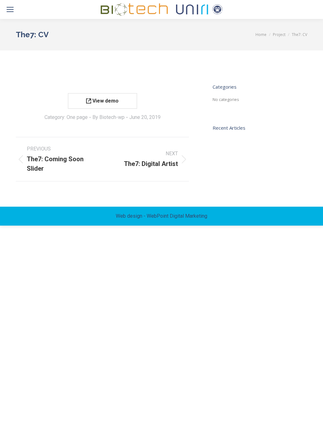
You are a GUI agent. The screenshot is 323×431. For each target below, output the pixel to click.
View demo (105, 101)
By (108, 117)
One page (77, 117)
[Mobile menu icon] (10, 9)
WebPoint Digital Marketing (177, 216)
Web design (129, 216)
